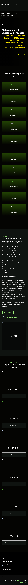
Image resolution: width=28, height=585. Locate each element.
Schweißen (13, 101)
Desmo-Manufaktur (9, 13)
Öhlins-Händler (12, 276)
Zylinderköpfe (13, 115)
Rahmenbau (14, 129)
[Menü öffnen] (26, 14)
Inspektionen (13, 141)
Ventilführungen (14, 89)
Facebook (5, 306)
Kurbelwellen (13, 212)
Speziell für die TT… (14, 513)
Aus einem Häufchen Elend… (14, 396)
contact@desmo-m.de (18, 4)
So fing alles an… (14, 425)
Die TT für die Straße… (14, 454)
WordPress (23, 582)
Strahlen (14, 172)
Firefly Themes (20, 580)
